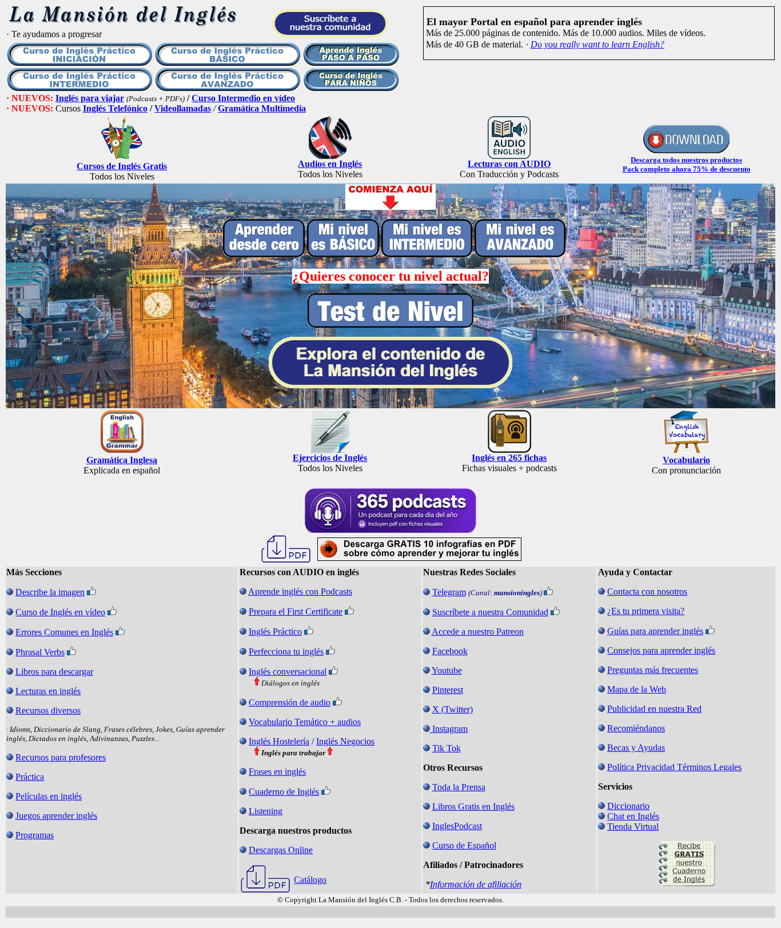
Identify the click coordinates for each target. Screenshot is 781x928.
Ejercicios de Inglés (330, 458)
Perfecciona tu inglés (286, 651)
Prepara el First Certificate (295, 611)
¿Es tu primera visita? (645, 611)
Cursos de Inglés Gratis (122, 166)
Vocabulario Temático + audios (305, 722)
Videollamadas (182, 108)
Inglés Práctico (275, 631)
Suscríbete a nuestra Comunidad (490, 612)
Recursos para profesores (60, 757)
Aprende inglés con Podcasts (300, 591)
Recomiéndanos (636, 728)
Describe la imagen (50, 592)
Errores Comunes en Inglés (64, 632)
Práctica (29, 777)
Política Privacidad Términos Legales (674, 767)
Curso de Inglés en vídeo (60, 612)
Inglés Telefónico (115, 108)
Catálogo (310, 880)
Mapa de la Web (636, 689)
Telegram (449, 592)
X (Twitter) (452, 709)
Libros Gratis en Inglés (473, 806)
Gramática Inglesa (121, 460)
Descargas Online (281, 850)
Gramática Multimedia (262, 108)
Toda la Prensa (458, 787)
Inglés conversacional (287, 671)
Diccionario (628, 806)
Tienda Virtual (633, 826)
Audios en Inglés (330, 164)
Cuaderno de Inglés (284, 791)
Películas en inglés (48, 796)
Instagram (450, 729)
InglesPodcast (457, 826)
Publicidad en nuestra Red (654, 709)
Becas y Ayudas (636, 747)
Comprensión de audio (289, 702)
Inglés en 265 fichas (509, 458)
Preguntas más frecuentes (652, 670)
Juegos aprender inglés (56, 816)
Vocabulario (686, 460)
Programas (34, 835)
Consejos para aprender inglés (661, 650)
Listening (265, 811)
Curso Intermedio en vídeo (243, 98)
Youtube (447, 670)
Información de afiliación (475, 884)
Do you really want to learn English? (597, 44)
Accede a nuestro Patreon (478, 631)
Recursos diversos (48, 710)
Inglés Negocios (345, 741)
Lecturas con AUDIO (509, 164)
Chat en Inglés (633, 816)
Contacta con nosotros (647, 591)
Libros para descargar (54, 671)
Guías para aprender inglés (655, 631)
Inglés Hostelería (279, 741)
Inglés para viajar (89, 98)
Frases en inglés (277, 771)
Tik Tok (446, 748)
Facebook (450, 651)
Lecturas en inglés (48, 691)
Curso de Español (464, 845)
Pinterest (447, 690)
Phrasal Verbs (40, 652)
